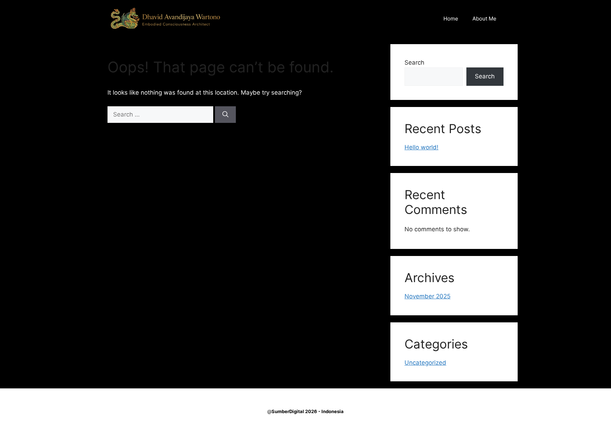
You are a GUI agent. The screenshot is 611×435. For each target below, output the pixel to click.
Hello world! (421, 147)
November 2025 (427, 296)
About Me (484, 18)
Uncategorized (425, 362)
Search (414, 62)
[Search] (225, 114)
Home (450, 18)
